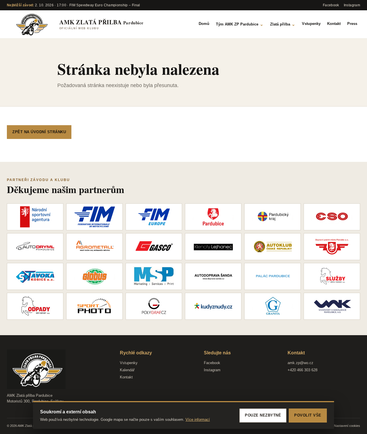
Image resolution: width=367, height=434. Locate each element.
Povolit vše (307, 415)
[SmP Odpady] (35, 306)
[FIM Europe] (154, 216)
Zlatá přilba (282, 24)
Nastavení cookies (347, 425)
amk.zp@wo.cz (300, 363)
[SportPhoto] (94, 306)
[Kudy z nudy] (213, 306)
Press (352, 23)
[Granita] (272, 306)
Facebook (212, 363)
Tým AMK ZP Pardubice (239, 24)
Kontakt (334, 23)
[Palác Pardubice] (272, 276)
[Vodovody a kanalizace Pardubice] (332, 306)
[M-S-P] (154, 276)
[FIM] (94, 216)
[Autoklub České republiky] (272, 246)
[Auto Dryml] (35, 246)
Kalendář (127, 370)
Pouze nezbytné (263, 415)
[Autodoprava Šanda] (213, 276)
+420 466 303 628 (302, 370)
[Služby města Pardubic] (332, 276)
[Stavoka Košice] (35, 276)
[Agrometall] (94, 246)
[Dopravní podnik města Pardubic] (332, 246)
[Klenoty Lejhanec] (213, 246)
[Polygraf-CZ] (154, 306)
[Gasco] (154, 246)
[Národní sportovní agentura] (35, 216)
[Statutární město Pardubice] (213, 216)
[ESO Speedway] (332, 216)
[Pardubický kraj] (272, 216)
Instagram (212, 370)
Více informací (198, 419)
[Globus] (94, 276)
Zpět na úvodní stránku (39, 132)
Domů (204, 23)
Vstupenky (311, 23)
